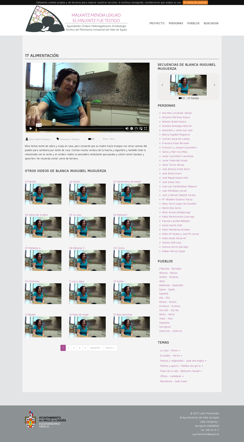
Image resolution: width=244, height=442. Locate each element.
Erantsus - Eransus (169, 306)
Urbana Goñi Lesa (171, 242)
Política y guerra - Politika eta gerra (180, 366)
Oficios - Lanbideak (171, 376)
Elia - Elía (164, 298)
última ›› (110, 348)
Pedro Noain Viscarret (174, 238)
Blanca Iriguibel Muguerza (39, 139)
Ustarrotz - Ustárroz (170, 331)
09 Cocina (118, 248)
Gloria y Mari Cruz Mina (174, 152)
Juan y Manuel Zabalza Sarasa (179, 195)
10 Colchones (32, 281)
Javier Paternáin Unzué (174, 160)
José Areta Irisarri (172, 173)
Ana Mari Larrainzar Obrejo (177, 113)
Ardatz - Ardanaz (168, 277)
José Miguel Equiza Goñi (175, 178)
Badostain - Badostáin (171, 285)
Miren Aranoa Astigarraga (176, 212)
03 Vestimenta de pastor (127, 181)
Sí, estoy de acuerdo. (195, 2)
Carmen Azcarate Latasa (176, 139)
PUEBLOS (193, 23)
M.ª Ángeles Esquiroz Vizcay (177, 199)
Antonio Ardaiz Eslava (174, 121)
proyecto (157, 23)
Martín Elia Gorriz (171, 208)
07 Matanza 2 (32, 248)
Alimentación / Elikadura (69, 139)
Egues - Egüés (167, 289)
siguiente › (95, 348)
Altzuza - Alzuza (168, 273)
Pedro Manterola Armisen (176, 229)
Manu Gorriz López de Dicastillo (179, 204)
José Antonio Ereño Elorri (176, 169)
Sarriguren (165, 327)
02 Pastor (74, 181)
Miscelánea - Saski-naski (173, 381)
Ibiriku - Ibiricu (109, 139)
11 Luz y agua (76, 281)
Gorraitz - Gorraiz (169, 310)
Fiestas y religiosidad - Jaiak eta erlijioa (182, 361)
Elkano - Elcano (167, 302)
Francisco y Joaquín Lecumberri (179, 147)
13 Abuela (30, 314)
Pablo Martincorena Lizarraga (178, 217)
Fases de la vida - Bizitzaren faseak (180, 371)
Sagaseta (164, 323)
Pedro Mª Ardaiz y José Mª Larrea (180, 234)
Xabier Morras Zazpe (173, 251)
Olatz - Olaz (166, 318)
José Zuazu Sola (171, 182)
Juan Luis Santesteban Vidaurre (179, 186)
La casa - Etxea (169, 350)
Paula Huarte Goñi (172, 225)
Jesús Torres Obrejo (173, 165)
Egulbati (163, 293)
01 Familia (30, 181)
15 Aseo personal (122, 314)
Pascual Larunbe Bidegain (176, 221)
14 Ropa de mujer (79, 314)
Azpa (162, 281)
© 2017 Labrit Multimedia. (204, 413)
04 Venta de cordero (36, 215)
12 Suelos (118, 281)
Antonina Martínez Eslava (176, 117)
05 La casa (75, 215)
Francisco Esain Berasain (175, 143)
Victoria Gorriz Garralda (175, 247)
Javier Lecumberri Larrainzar (178, 156)
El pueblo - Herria (170, 355)
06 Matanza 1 (120, 215)
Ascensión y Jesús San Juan (177, 130)
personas (176, 23)
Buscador (211, 23)
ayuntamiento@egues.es (205, 434)
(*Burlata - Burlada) (170, 269)
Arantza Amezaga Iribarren (177, 126)
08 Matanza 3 (76, 248)
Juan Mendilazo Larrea (174, 191)
